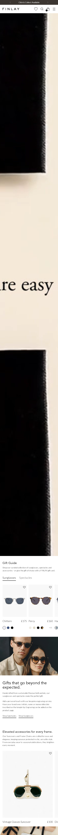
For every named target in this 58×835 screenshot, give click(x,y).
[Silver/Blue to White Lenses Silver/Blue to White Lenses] (56, 627)
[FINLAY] (11, 9)
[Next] (48, 2)
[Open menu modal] (54, 9)
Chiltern (7, 621)
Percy (32, 621)
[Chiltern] (15, 601)
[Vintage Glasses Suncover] (28, 784)
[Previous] (10, 2)
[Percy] (41, 601)
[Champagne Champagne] (30, 627)
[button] (24, 587)
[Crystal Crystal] (4, 627)
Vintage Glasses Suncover (17, 821)
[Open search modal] (42, 9)
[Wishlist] (36, 9)
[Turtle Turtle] (42, 627)
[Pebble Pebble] (8, 627)
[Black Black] (12, 627)
